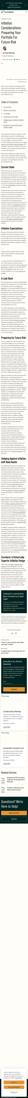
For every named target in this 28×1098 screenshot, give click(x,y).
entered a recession (19, 320)
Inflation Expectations (9, 110)
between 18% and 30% (20, 550)
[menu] (26, 12)
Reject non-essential (14, 1087)
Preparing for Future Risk (10, 117)
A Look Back (6, 113)
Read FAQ (14, 819)
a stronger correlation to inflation (15, 490)
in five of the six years (15, 484)
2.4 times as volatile (16, 451)
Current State (7, 107)
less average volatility (19, 512)
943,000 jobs (11, 185)
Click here (6, 602)
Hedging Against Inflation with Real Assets (13, 121)
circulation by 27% (18, 205)
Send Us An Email (14, 813)
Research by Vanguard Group (12, 542)
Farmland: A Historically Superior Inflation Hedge (12, 126)
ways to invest (12, 610)
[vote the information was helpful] (12, 633)
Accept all (14, 1082)
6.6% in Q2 (7, 177)
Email (4, 681)
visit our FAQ (14, 604)
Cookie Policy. (18, 1078)
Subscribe (14, 689)
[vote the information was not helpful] (16, 633)
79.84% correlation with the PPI (14, 504)
